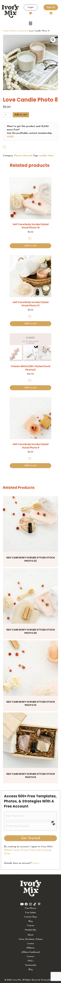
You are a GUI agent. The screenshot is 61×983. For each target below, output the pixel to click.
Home (6, 31)
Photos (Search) (19, 31)
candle (42, 155)
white (51, 155)
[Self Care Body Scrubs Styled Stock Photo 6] (30, 740)
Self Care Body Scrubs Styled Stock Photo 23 (30, 559)
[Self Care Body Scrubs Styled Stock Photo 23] (30, 524)
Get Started (30, 838)
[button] (53, 39)
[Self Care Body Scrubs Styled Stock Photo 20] (30, 596)
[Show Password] (54, 825)
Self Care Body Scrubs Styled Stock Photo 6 (30, 775)
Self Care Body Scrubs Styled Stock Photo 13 (30, 703)
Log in (35, 863)
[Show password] (54, 822)
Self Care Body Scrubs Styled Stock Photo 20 (30, 631)
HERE (10, 137)
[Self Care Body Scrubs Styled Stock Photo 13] (30, 668)
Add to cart (21, 115)
